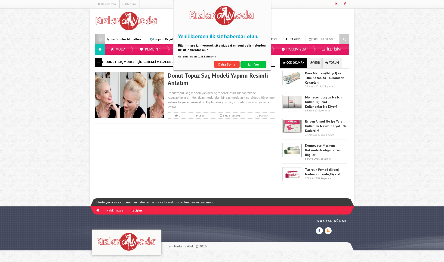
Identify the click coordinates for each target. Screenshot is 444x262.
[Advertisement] (71, 77)
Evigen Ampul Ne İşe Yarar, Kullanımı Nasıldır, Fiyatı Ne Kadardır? (326, 126)
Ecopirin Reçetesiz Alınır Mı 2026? (162, 39)
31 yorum (329, 134)
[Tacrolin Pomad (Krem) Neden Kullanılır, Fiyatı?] (292, 180)
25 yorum (326, 158)
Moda (120, 49)
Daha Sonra (226, 64)
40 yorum (326, 110)
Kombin (151, 49)
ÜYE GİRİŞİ (294, 39)
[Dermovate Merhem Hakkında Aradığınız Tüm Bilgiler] (292, 156)
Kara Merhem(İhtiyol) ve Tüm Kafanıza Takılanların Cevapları (325, 78)
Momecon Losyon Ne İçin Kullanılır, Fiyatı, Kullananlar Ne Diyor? (323, 102)
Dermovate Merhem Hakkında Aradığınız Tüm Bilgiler (323, 150)
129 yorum (327, 86)
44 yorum (326, 178)
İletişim (131, 4)
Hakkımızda (108, 4)
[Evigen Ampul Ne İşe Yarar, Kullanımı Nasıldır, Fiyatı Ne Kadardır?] (292, 132)
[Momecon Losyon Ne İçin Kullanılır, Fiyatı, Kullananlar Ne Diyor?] (292, 108)
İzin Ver (253, 64)
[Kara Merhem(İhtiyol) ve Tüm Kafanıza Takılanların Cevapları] (292, 84)
